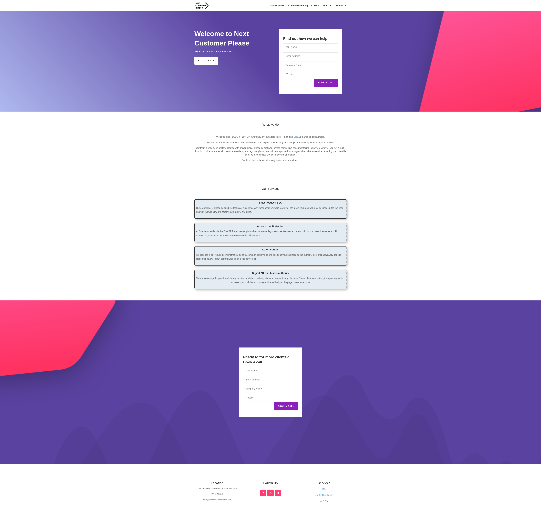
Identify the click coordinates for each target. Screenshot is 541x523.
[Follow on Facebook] (263, 493)
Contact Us (341, 6)
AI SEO (315, 6)
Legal (296, 137)
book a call (286, 406)
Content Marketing (298, 6)
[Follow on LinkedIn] (278, 493)
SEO (324, 489)
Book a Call (206, 60)
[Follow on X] (270, 493)
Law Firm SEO (277, 6)
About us (327, 6)
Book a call (326, 82)
